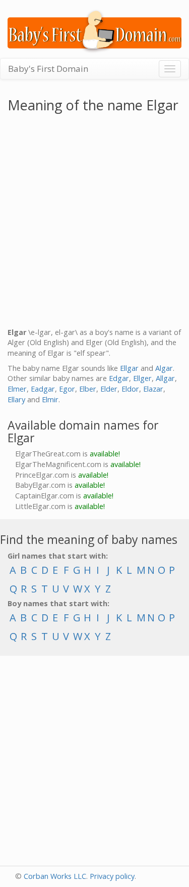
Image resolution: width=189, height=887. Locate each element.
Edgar (119, 378)
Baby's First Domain (48, 68)
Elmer (17, 389)
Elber (87, 389)
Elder (108, 389)
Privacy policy (112, 876)
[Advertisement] (94, 222)
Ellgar (129, 368)
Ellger (142, 378)
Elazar (153, 389)
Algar (164, 368)
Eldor (130, 389)
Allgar (165, 378)
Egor (67, 389)
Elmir (50, 399)
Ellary (16, 399)
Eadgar (43, 389)
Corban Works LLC (55, 876)
